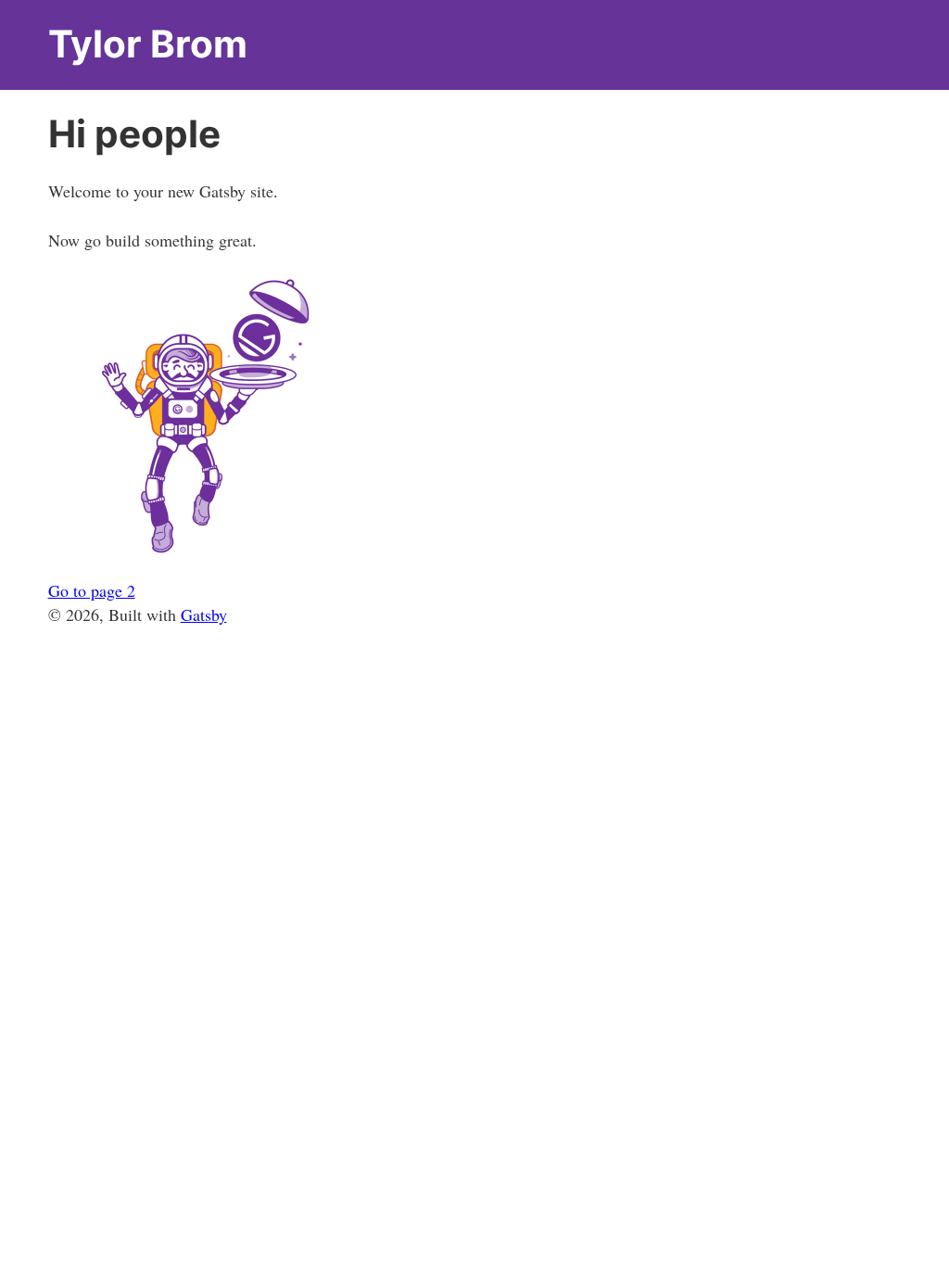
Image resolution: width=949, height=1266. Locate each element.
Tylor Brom (147, 44)
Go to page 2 (91, 590)
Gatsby (204, 614)
